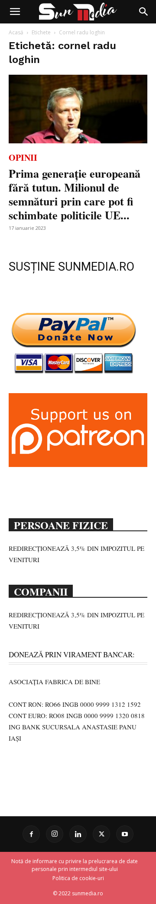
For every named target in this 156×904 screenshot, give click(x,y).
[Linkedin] (78, 834)
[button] (15, 11)
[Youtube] (124, 834)
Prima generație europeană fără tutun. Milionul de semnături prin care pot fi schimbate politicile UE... (74, 194)
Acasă (16, 32)
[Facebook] (31, 834)
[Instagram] (54, 834)
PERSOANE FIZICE (61, 524)
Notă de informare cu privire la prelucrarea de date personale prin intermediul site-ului (74, 865)
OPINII (23, 157)
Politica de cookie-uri (78, 878)
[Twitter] (101, 834)
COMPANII (41, 591)
